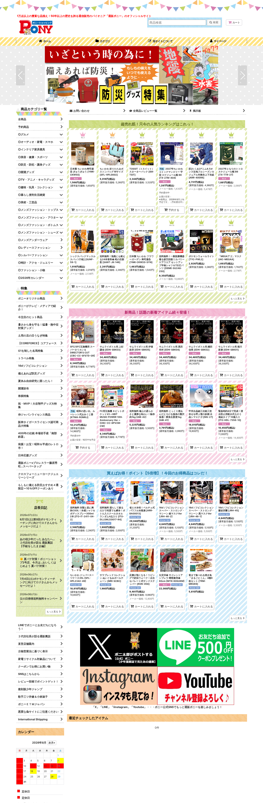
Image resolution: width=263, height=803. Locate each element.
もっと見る (236, 298)
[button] (160, 41)
